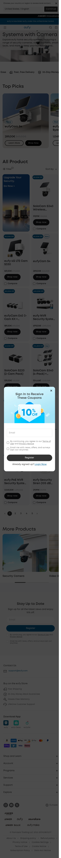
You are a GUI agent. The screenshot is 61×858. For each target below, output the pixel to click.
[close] (51, 390)
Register (29, 458)
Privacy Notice (26, 444)
